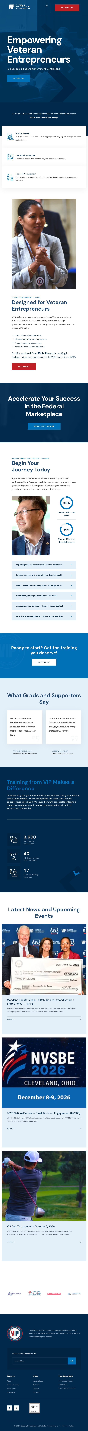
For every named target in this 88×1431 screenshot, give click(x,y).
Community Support (25, 155)
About (9, 1381)
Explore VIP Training (44, 426)
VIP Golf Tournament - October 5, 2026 (31, 1226)
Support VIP (67, 8)
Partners (36, 1385)
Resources (11, 1388)
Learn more (23, 367)
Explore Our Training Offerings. (44, 117)
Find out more (20, 69)
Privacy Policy (68, 1426)
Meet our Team (13, 1385)
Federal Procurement (26, 174)
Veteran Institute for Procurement (44, 1426)
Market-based (23, 133)
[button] (83, 51)
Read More (11, 1019)
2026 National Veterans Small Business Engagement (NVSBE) (43, 1113)
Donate (36, 1388)
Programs (11, 1392)
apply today (44, 662)
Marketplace (38, 1381)
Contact (36, 1392)
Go (71, 1361)
